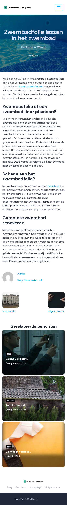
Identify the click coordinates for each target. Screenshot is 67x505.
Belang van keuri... (17, 359)
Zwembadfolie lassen (31, 86)
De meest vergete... (18, 451)
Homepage (35, 487)
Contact (20, 487)
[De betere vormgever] (18, 7)
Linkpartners (52, 487)
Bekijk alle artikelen (27, 280)
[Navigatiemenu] (59, 7)
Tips (9, 353)
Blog (9, 487)
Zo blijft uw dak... (16, 405)
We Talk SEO (45, 499)
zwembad (53, 186)
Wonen (41, 47)
